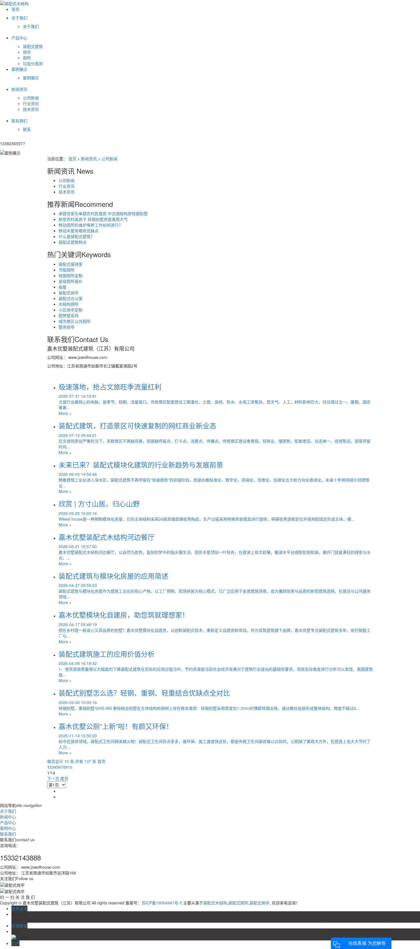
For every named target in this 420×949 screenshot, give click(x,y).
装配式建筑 (33, 46)
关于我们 (31, 26)
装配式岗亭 (69, 292)
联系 (27, 129)
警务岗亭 (67, 327)
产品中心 (8, 822)
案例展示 (31, 78)
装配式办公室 (71, 298)
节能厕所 (67, 270)
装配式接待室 (71, 264)
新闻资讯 (89, 158)
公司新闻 (31, 98)
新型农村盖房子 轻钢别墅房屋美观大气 (93, 219)
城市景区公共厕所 (75, 321)
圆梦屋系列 (69, 315)
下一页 (53, 778)
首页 (72, 158)
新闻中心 (8, 817)
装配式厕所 (238, 903)
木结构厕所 (69, 304)
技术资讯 (31, 109)
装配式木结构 (215, 903)
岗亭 (27, 52)
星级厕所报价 (71, 281)
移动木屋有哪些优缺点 (79, 230)
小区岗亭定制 (71, 310)
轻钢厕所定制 (71, 275)
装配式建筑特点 (73, 242)
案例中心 (8, 828)
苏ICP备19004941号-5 (161, 903)
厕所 (27, 58)
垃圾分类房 (33, 63)
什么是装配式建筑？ (77, 236)
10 (70, 767)
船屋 (63, 287)
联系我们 (8, 834)
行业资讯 (31, 103)
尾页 (64, 778)
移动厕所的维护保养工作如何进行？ (91, 225)
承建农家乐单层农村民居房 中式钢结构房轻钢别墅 (103, 213)
